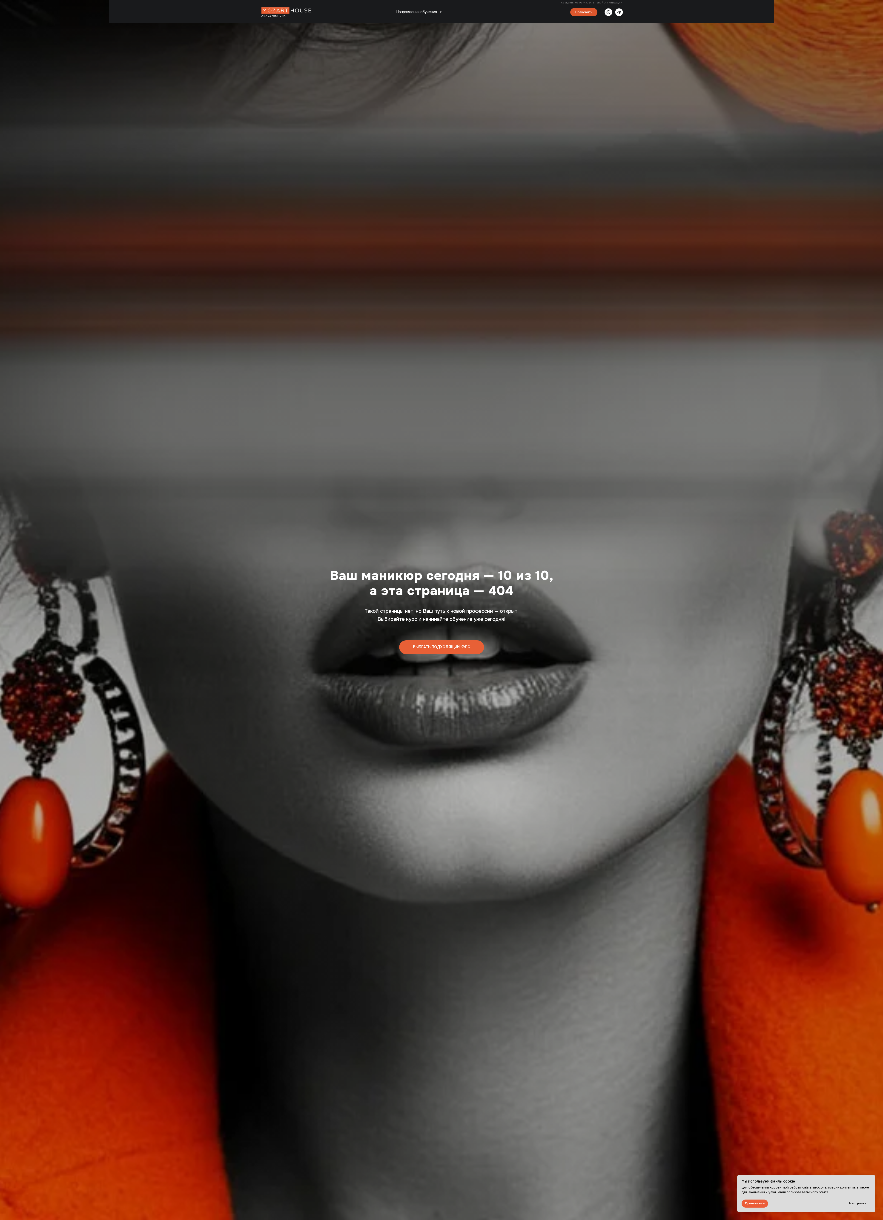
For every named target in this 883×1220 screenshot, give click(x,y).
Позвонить (584, 12)
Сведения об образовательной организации (592, 2)
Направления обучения (416, 11)
